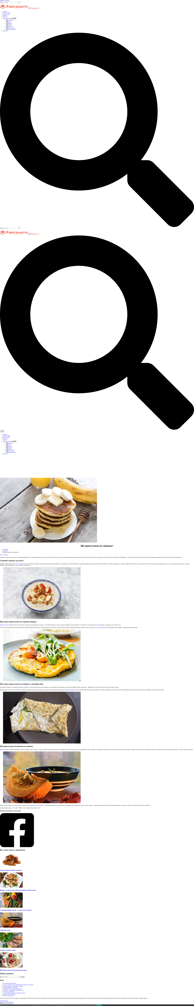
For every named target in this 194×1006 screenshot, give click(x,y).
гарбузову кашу (34, 805)
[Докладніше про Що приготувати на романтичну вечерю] (11, 967)
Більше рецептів (7, 18)
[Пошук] (19, 977)
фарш (36, 749)
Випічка (10, 26)
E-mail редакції (4, 1000)
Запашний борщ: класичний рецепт (12, 988)
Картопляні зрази (4, 749)
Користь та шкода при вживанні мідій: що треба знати (18, 890)
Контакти (5, 30)
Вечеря (10, 23)
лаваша (32, 687)
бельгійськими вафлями (69, 689)
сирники (15, 625)
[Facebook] (97, 830)
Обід (9, 21)
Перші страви (6, 12)
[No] (101, 1005)
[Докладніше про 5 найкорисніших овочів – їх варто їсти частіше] (11, 907)
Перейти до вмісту (5, 0)
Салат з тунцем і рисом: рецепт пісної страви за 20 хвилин (18, 984)
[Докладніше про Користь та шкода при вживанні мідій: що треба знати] (11, 887)
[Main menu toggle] (2, 431)
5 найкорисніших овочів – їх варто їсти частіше (15, 910)
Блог (1, 554)
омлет (97, 625)
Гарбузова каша (5, 930)
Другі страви (6, 14)
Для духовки (11, 28)
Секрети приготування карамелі (11, 870)
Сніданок (10, 20)
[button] (12, 18)
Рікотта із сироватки (8, 995)
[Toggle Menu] (15, 19)
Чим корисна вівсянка (9, 991)
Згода (98, 1005)
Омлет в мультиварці (99, 627)
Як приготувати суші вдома (10, 987)
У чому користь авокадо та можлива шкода (14, 993)
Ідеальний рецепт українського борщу (13, 986)
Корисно (5, 17)
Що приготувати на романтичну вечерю (13, 970)
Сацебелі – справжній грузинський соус (13, 990)
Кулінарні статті (12, 29)
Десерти (5, 15)
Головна (5, 11)
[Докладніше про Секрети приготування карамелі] (11, 867)
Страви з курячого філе (8, 950)
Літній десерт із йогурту (9, 994)
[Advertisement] (97, 466)
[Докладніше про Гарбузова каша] (11, 927)
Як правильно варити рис (9, 983)
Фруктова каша (4, 625)
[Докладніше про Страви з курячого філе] (11, 947)
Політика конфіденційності (7, 1002)
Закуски (10, 24)
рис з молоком (20, 563)
